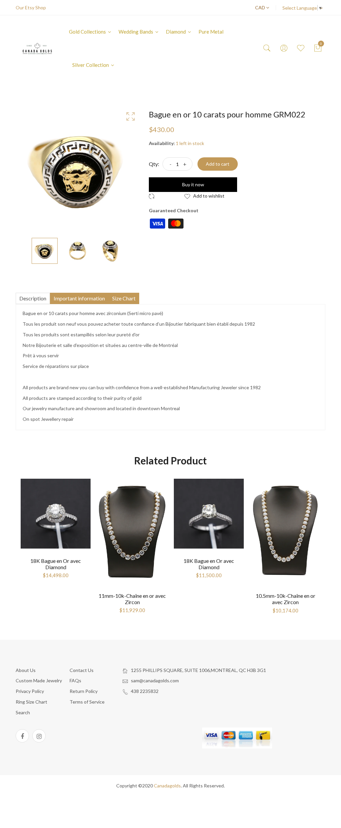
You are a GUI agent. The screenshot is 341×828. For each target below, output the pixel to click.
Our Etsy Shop (31, 7)
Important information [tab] (79, 298)
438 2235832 (145, 691)
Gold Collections (88, 32)
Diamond (176, 32)
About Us (26, 670)
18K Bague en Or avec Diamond (55, 564)
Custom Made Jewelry (39, 680)
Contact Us (82, 670)
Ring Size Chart (31, 702)
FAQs (75, 680)
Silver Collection (91, 65)
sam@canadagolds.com (155, 680)
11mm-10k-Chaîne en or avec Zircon (132, 598)
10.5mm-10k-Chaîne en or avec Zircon (285, 598)
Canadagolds (167, 785)
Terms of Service (87, 702)
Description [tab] (32, 298)
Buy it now (193, 184)
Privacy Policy (30, 691)
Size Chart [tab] (124, 298)
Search (23, 712)
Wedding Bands (136, 32)
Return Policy (84, 691)
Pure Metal (210, 32)
